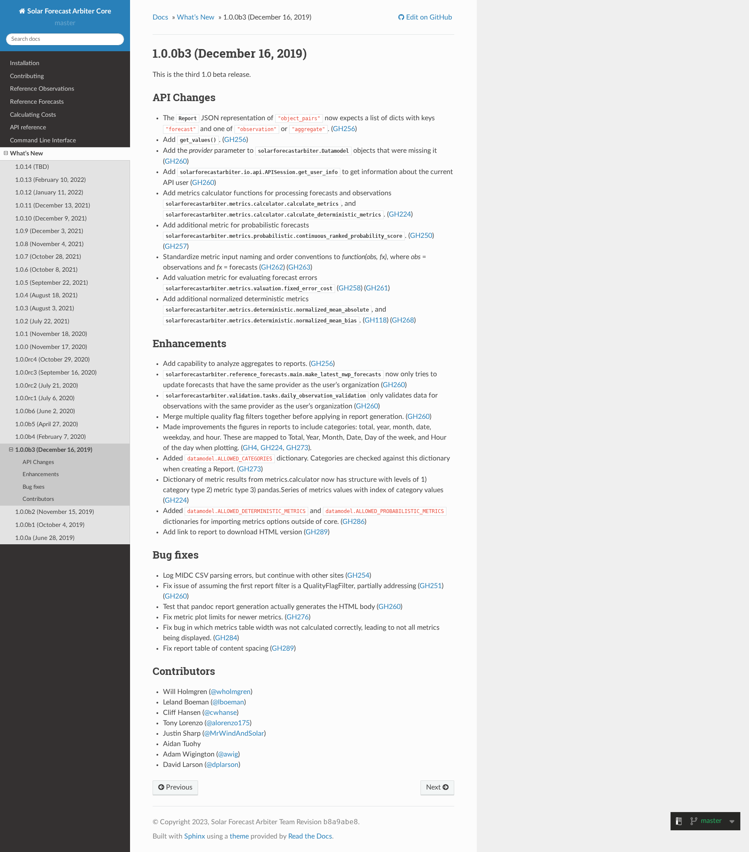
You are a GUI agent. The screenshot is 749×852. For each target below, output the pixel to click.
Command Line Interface (43, 140)
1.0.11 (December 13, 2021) (52, 205)
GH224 (400, 214)
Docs (160, 17)
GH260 (176, 161)
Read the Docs (310, 836)
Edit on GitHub (428, 17)
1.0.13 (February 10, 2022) (50, 180)
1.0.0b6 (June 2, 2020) (45, 411)
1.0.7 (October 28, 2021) (48, 256)
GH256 (344, 128)
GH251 (431, 585)
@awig (228, 754)
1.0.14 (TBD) (32, 167)
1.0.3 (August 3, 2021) (44, 308)
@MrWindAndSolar (234, 733)
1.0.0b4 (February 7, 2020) (50, 437)
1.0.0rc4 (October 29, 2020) (52, 359)
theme (239, 836)
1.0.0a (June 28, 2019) (45, 538)
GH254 (358, 575)
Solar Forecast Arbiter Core (68, 11)
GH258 (350, 288)
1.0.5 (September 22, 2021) (51, 283)
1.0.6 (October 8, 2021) (46, 269)
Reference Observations (42, 89)
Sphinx (194, 836)
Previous (178, 787)
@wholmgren (231, 691)
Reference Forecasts (37, 102)
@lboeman (228, 702)
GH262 (272, 267)
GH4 (250, 447)
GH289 (317, 532)
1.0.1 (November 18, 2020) (51, 334)
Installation (24, 63)
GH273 (297, 447)
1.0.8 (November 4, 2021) (49, 244)
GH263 (299, 267)
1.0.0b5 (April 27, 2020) (46, 424)
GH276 (298, 617)
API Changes (38, 462)
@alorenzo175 (228, 723)
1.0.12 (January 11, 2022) (49, 192)
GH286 (353, 521)
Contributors (38, 499)
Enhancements (41, 474)
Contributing (27, 76)
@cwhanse (220, 712)
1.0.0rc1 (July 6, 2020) (45, 398)
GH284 (226, 638)
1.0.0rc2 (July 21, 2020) (46, 385)
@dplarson (222, 764)
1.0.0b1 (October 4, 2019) (50, 525)
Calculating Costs (33, 115)
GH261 (377, 288)
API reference (28, 127)
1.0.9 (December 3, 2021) (49, 231)
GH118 (376, 320)
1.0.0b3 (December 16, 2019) (53, 450)
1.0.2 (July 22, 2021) (42, 321)
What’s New (26, 153)
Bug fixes (34, 487)
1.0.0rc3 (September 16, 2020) (56, 372)
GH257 (176, 246)
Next (434, 787)
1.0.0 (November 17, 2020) (51, 347)
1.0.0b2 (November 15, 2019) (54, 512)
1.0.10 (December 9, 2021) (51, 218)
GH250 (421, 235)
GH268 (403, 320)
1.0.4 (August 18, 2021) (46, 295)
